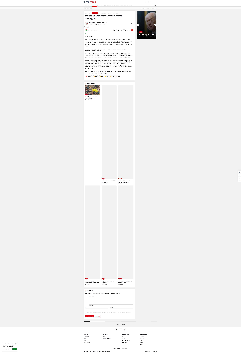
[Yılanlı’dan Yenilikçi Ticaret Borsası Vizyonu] (125, 235)
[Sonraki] (155, 25)
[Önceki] (138, 25)
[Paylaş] (156, 351)
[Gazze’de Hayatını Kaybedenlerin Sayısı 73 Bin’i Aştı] (92, 235)
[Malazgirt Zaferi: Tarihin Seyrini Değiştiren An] (125, 135)
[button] (149, 2)
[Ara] (146, 2)
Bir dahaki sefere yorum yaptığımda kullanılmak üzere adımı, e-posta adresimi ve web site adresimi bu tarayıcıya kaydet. (109, 312)
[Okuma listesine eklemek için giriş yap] (132, 30)
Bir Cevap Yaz (90, 290)
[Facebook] (116, 329)
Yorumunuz (91, 295)
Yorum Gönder (89, 316)
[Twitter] (120, 329)
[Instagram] (124, 329)
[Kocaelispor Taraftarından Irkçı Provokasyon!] (92, 135)
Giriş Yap (98, 316)
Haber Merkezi (92, 22)
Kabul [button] (14, 349)
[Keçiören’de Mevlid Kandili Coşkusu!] (109, 235)
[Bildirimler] (156, 2)
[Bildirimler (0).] (239, 180)
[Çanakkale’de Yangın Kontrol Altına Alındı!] (109, 135)
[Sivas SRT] (90, 1)
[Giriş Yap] (153, 2)
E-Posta (112, 307)
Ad (86, 307)
